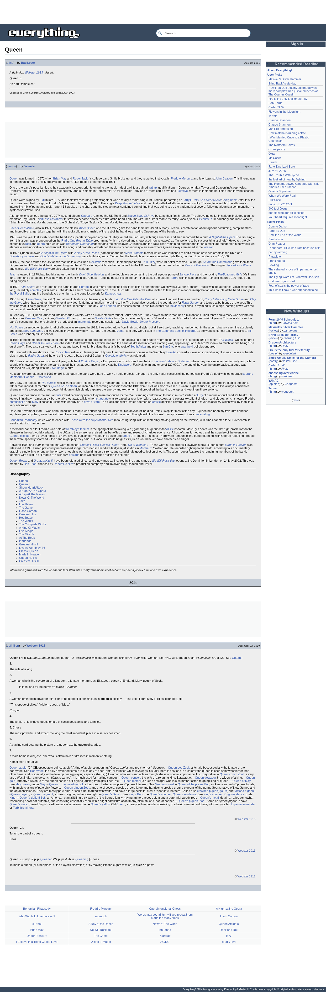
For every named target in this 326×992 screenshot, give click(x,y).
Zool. (186, 767)
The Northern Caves (281, 145)
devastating (202, 414)
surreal (37, 924)
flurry (199, 395)
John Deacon (224, 178)
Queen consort (131, 777)
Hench (272, 162)
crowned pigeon (207, 791)
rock (28, 244)
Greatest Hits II (89, 445)
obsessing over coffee (283, 373)
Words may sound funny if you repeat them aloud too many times (165, 916)
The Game (34, 299)
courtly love (228, 942)
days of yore (92, 402)
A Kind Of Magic (29, 527)
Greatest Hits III (43, 460)
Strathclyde (275, 239)
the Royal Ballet (20, 293)
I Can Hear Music (209, 200)
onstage (74, 455)
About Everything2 (280, 70)
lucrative (182, 191)
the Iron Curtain (164, 361)
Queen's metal (209, 797)
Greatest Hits (103, 318)
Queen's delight (30, 797)
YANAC (273, 380)
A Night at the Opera (222, 237)
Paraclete (274, 256)
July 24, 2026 (277, 171)
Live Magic (57, 368)
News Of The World (31, 497)
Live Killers (28, 287)
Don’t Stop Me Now (91, 274)
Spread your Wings (238, 265)
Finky (284, 346)
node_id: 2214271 (280, 204)
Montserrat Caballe (22, 377)
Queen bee (175, 767)
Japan (121, 330)
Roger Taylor (81, 178)
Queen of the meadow (63, 784)
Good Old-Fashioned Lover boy (60, 256)
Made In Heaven (30, 554)
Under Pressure (150, 321)
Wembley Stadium (77, 429)
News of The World (196, 265)
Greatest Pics (33, 318)
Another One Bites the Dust (133, 299)
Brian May (59, 178)
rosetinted (289, 353)
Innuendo (102, 398)
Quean (236, 658)
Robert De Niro (63, 464)
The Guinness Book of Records (176, 330)
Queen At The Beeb (64, 386)
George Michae (20, 436)
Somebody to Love (22, 256)
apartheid (187, 346)
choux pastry (276, 149)
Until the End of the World (284, 235)
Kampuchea (113, 293)
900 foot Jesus (277, 208)
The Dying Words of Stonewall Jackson (293, 277)
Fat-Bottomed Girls (230, 274)
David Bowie (130, 321)
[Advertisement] (163, 12)
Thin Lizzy (148, 262)
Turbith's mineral (23, 807)
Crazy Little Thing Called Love (224, 299)
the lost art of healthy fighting (286, 179)
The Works (226, 340)
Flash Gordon (191, 302)
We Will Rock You (36, 268)
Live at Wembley (137, 445)
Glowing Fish (289, 323)
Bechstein (205, 219)
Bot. (81, 784)
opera (41, 244)
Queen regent (20, 794)
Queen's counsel (160, 794)
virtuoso (44, 219)
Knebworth (125, 364)
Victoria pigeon (244, 791)
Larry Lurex (190, 200)
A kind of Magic (101, 942)
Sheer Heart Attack (22, 228)
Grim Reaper (276, 243)
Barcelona (44, 377)
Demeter (30, 166)
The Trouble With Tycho (283, 175)
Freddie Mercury (181, 178)
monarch (101, 916)
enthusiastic (17, 402)
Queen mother (132, 781)
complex (35, 290)
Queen (14, 178)
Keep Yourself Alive (127, 203)
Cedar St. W (276, 107)
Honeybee (37, 771)
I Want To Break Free (45, 343)
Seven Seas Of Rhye (140, 215)
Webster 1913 (34, 72)
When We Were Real (282, 195)
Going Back (229, 200)
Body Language (32, 330)
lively (35, 402)
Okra (271, 153)
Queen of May (241, 781)
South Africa (138, 346)
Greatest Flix (63, 318)
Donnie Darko (277, 226)
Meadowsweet (164, 784)
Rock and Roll (229, 930)
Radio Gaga (17, 343)
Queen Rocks (18, 460)
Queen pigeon (73, 787)
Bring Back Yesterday (282, 83)
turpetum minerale (243, 804)
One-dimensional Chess (165, 908)
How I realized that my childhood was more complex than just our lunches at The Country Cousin (293, 91)
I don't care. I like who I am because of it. (294, 248)
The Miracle (49, 383)
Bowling (273, 265)
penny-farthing (277, 252)
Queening (81, 859)
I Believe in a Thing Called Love (37, 942)
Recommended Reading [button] (297, 64)
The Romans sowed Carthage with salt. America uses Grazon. (294, 185)
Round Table (84, 240)
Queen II (86, 215)
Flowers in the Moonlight (284, 111)
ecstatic (96, 262)
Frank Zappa (276, 261)
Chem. (120, 804)
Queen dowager (205, 777)
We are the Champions (217, 262)
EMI (42, 200)
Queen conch (228, 774)
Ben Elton (30, 464)
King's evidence (234, 794)
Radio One (68, 240)
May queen (23, 784)
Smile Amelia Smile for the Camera (292, 357)
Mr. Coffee (275, 158)
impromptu (84, 321)
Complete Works (116, 355)
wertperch (287, 376)
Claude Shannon (279, 120)
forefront (209, 247)
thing (10, 62)
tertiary (153, 187)
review (273, 330)
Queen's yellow (100, 804)
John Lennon (107, 306)
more (296, 400)
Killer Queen (87, 228)
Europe (84, 287)
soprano (247, 373)
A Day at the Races (86, 253)
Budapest (184, 361)
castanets (56, 219)
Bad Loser (28, 62)
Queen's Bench (111, 794)
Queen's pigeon (188, 801)
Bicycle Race (187, 274)
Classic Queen (109, 445)
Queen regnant (43, 794)
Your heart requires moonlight (287, 217)
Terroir (272, 116)
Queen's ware (18, 804)
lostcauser (289, 361)
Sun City (168, 346)
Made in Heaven (236, 445)
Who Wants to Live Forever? (37, 916)
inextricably (177, 306)
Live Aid (171, 352)
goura (223, 791)
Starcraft (165, 936)
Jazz (13, 274)
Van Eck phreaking (280, 129)
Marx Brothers (134, 253)
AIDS (169, 429)
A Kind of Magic (88, 361)
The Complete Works (32, 524)
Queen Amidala (229, 924)
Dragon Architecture (282, 342)
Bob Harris (275, 103)
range (126, 436)
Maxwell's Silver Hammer (284, 79)
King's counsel (213, 794)
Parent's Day (276, 230)
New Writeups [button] (296, 311)
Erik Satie (274, 200)
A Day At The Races (32, 494)
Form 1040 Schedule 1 (283, 319)
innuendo (165, 930)
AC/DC (164, 942)
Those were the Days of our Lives (91, 420)
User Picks (274, 74)
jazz (228, 936)
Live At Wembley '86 (32, 547)
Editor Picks (275, 222)
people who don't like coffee (286, 213)
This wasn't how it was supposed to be (293, 290)
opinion (274, 384)
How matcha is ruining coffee (287, 133)
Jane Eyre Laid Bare (281, 166)
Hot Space (16, 327)
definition (13, 645)
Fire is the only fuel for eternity (287, 98)
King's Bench (137, 794)
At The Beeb (27, 537)
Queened (46, 859)
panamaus (290, 330)
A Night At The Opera (32, 491)
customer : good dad (281, 281)
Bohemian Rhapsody (80, 244)
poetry (273, 353)
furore (175, 278)
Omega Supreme (279, 191)
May (42, 784)
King (13, 797)
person (11, 166)
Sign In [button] (296, 44)
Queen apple (18, 767)
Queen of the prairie (191, 784)
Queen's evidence (184, 794)
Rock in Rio (62, 352)
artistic (156, 402)
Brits (58, 395)
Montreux (146, 448)
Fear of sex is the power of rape (288, 285)
